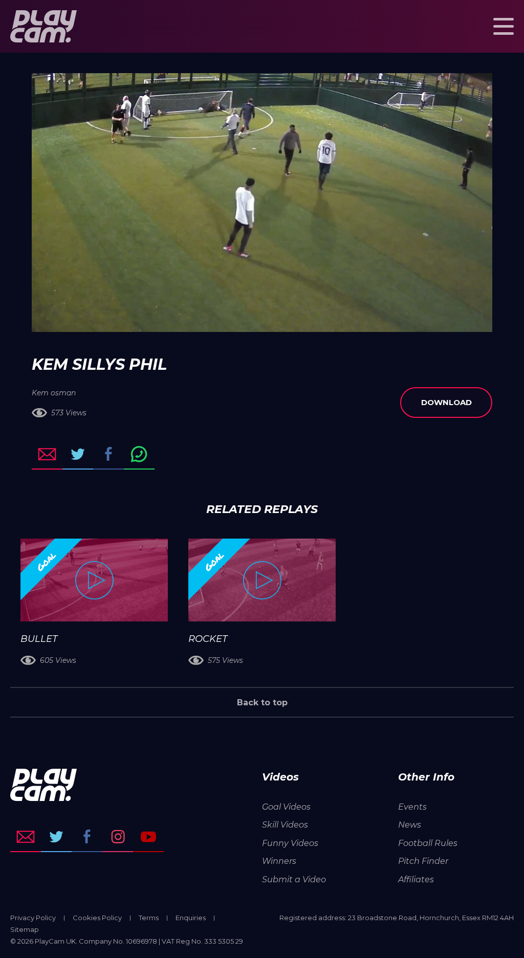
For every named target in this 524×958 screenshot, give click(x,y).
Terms (149, 918)
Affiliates (416, 879)
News (409, 825)
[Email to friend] (47, 454)
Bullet (38, 638)
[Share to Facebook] (108, 454)
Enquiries (191, 918)
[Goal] (94, 580)
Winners (279, 861)
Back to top (262, 702)
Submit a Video (294, 879)
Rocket (207, 638)
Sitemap (24, 929)
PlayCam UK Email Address (25, 836)
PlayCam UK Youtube (148, 836)
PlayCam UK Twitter (56, 836)
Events (412, 807)
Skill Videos (285, 825)
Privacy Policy (33, 918)
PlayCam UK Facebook (87, 836)
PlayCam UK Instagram (117, 836)
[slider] (234, 319)
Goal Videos (286, 807)
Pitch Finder (423, 861)
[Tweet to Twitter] (77, 454)
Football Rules (427, 843)
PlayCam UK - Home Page (43, 26)
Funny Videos (290, 843)
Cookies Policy (97, 918)
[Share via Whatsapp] (139, 454)
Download (446, 402)
